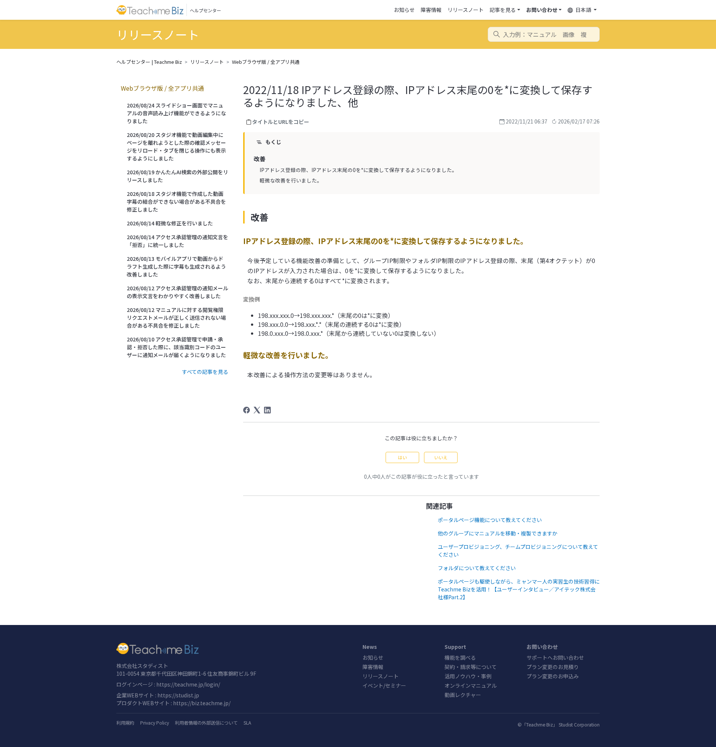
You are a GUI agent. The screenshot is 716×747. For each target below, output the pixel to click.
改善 (260, 158)
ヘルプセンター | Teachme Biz (149, 61)
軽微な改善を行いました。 (291, 180)
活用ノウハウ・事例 (468, 676)
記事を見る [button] (503, 9)
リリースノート (466, 9)
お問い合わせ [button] (542, 9)
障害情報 (431, 9)
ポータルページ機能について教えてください (490, 519)
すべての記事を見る (205, 371)
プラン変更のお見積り (553, 667)
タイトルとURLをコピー (280, 121)
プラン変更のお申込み (553, 676)
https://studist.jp (178, 695)
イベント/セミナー (384, 685)
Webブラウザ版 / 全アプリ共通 (265, 61)
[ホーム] (235, 648)
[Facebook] (246, 410)
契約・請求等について (471, 667)
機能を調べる (460, 657)
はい (402, 457)
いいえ (441, 457)
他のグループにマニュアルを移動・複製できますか (498, 533)
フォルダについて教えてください (477, 568)
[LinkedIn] (267, 410)
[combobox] (544, 34)
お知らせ (404, 9)
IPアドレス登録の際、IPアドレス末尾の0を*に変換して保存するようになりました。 (358, 170)
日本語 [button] (583, 9)
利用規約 (125, 722)
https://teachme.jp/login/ (188, 684)
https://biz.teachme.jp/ (201, 703)
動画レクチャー (463, 694)
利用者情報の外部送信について (206, 722)
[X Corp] (257, 410)
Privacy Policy (154, 722)
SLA (247, 722)
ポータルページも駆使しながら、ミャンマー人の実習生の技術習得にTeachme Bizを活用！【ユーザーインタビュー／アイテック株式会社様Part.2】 (519, 589)
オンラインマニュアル (471, 685)
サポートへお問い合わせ (555, 657)
